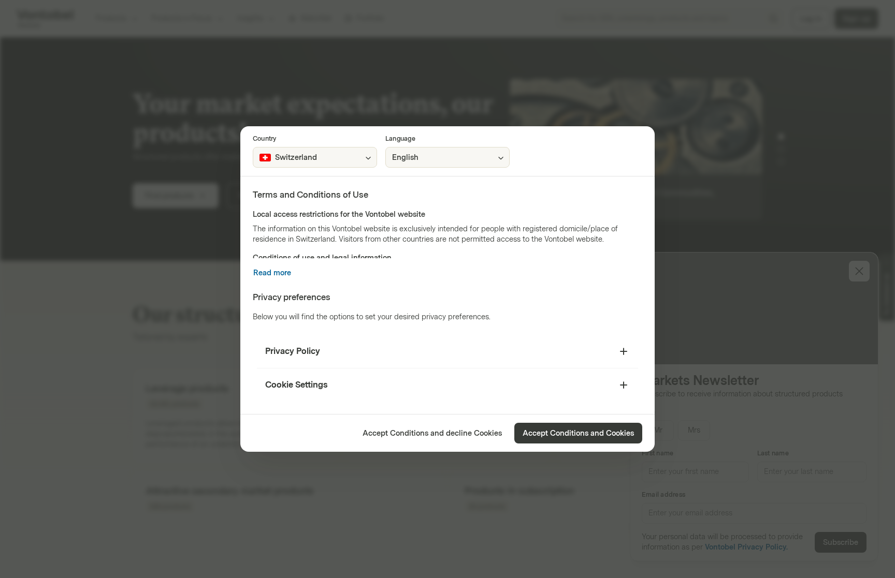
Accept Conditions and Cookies (578, 433)
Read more (272, 273)
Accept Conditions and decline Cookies (432, 433)
